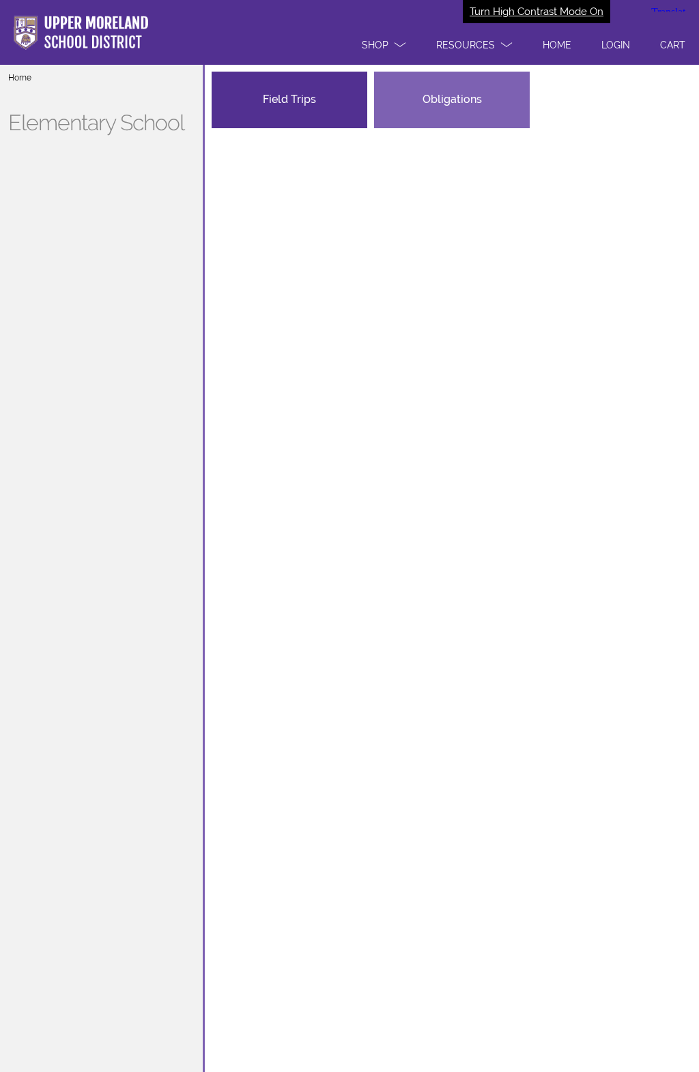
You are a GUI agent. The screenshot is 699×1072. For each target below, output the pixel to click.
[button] (384, 45)
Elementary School (96, 123)
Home (19, 78)
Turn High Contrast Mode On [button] (536, 11)
